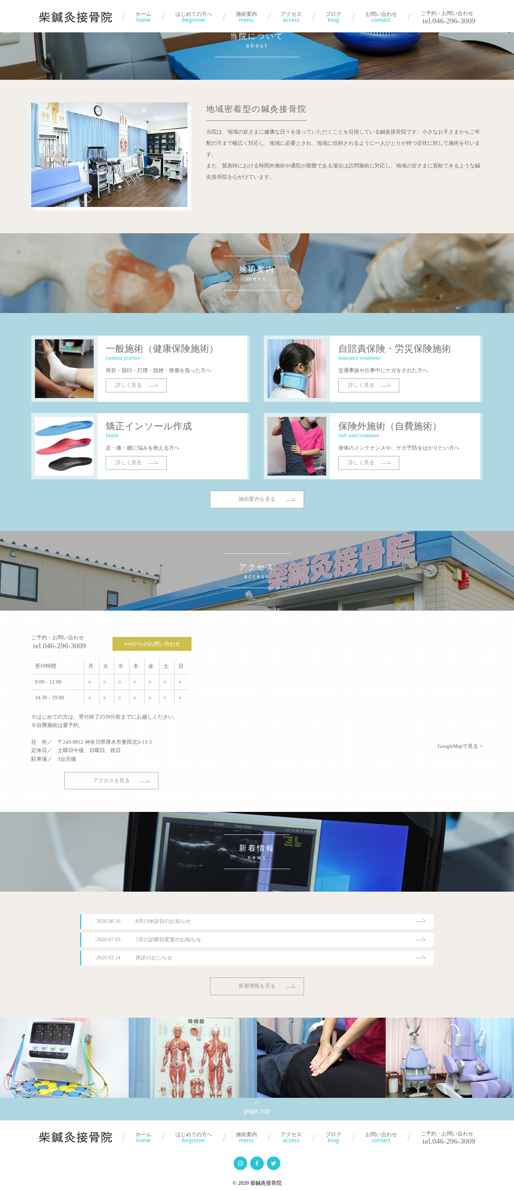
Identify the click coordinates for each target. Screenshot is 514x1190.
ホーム (143, 17)
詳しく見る (129, 385)
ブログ (333, 17)
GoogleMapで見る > (460, 746)
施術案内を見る (257, 499)
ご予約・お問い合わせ (58, 642)
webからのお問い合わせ (152, 644)
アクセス (291, 17)
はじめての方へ (193, 17)
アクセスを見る (111, 780)
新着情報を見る (257, 986)
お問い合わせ (381, 17)
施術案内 (246, 17)
